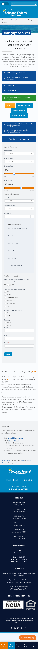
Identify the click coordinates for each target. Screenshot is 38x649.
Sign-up (11, 580)
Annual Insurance (9, 205)
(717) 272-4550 (20, 557)
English (8, 322)
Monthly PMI (12, 258)
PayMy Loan (11, 645)
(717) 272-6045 (22, 559)
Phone (8, 313)
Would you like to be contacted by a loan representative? (16, 280)
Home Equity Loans (19, 111)
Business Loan (10, 300)
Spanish (8, 325)
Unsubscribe (11, 582)
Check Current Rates (24, 106)
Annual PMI (7, 213)
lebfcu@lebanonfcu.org (15, 438)
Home (13, 20)
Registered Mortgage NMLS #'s (19, 489)
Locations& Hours (19, 645)
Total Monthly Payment (15, 265)
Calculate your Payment (19, 115)
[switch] (9, 285)
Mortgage (9, 294)
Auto (7, 292)
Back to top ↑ (6, 461)
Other (8, 306)
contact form (22, 573)
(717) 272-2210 (13, 440)
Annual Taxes (8, 198)
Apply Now (10, 106)
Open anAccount (26, 645)
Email (8, 316)
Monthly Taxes (13, 243)
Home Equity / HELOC (12, 297)
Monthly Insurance (14, 236)
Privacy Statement (18, 621)
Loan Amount (8, 158)
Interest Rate (8, 166)
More (34, 647)
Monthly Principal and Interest (17, 228)
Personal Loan (10, 303)
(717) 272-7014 (22, 562)
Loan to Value (12, 251)
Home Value (8, 151)
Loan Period (8, 180)
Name (6, 327)
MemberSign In (3, 645)
